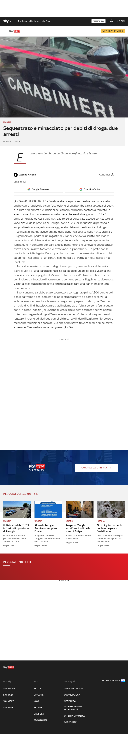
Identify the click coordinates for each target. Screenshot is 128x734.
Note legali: (69, 681)
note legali (70, 701)
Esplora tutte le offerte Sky (34, 21)
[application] (25, 175)
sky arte (8, 707)
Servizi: (37, 681)
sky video (8, 701)
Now (36, 701)
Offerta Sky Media (74, 716)
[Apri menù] (4, 31)
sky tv (37, 688)
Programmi (40, 720)
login (121, 21)
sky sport (9, 688)
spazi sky (39, 714)
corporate (70, 722)
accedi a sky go (111, 680)
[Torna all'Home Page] (14, 31)
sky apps (39, 695)
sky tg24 (8, 695)
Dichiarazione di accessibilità (73, 708)
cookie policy (72, 695)
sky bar (38, 707)
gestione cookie (73, 688)
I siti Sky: (7, 681)
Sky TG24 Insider (112, 31)
